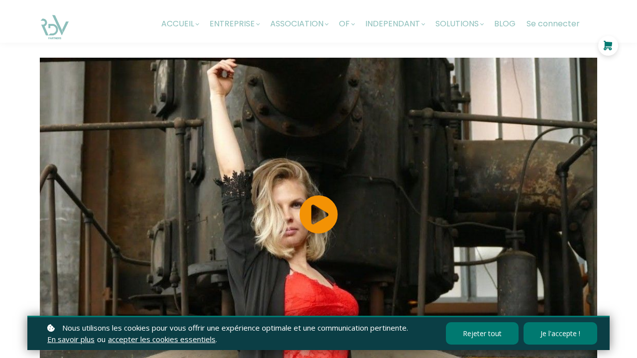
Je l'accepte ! (560, 333)
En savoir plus (71, 339)
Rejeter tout (482, 333)
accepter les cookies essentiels (161, 339)
